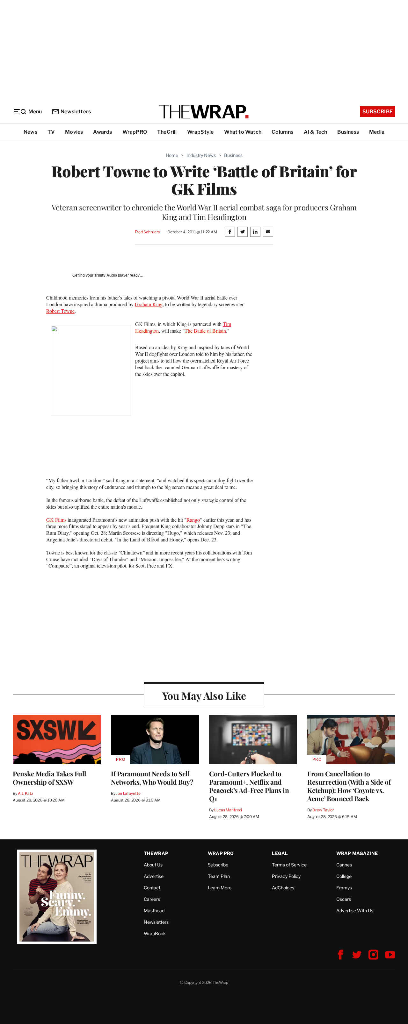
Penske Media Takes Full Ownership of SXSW (49, 777)
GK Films (56, 519)
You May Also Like (204, 695)
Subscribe (377, 112)
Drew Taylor (323, 810)
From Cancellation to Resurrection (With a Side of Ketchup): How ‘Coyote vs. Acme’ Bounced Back (348, 785)
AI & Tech (315, 132)
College (344, 876)
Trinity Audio (105, 275)
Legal (280, 853)
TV (51, 132)
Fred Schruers (147, 232)
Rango (193, 519)
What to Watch (243, 132)
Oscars (343, 899)
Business (348, 132)
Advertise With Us (354, 910)
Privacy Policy (286, 876)
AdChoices (283, 887)
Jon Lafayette (128, 793)
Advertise (154, 876)
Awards (102, 132)
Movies (74, 132)
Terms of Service (289, 864)
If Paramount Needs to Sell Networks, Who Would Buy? (152, 777)
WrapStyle (200, 132)
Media (376, 132)
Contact (152, 887)
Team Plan (219, 876)
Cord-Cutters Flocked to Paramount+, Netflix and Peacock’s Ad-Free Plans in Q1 (249, 785)
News (30, 132)
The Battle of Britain (205, 330)
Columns (282, 132)
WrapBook (155, 933)
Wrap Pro (221, 853)
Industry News (201, 155)
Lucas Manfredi (228, 810)
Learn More (219, 887)
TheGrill (167, 132)
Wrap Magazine (357, 853)
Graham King (149, 304)
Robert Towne (60, 310)
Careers (152, 899)
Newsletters (76, 112)
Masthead (154, 910)
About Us (153, 864)
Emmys (344, 887)
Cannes (344, 864)
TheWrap (156, 853)
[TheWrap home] (204, 111)
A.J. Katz (25, 793)
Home (172, 155)
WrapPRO (134, 132)
